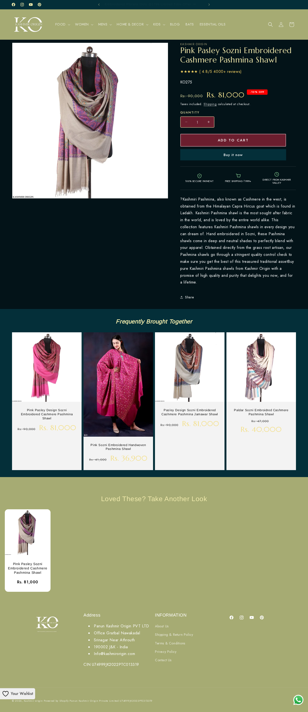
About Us (162, 626)
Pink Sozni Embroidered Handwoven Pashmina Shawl (118, 447)
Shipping (210, 104)
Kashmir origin (33, 701)
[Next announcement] (209, 4)
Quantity (189, 112)
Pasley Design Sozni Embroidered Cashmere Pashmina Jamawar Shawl (189, 412)
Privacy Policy (165, 651)
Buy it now (233, 155)
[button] (62, 24)
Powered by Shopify (56, 701)
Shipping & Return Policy (174, 634)
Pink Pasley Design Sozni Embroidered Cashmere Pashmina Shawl (47, 414)
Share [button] (189, 297)
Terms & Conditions (170, 643)
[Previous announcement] (99, 4)
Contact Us (163, 660)
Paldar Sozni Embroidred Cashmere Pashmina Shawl (261, 412)
